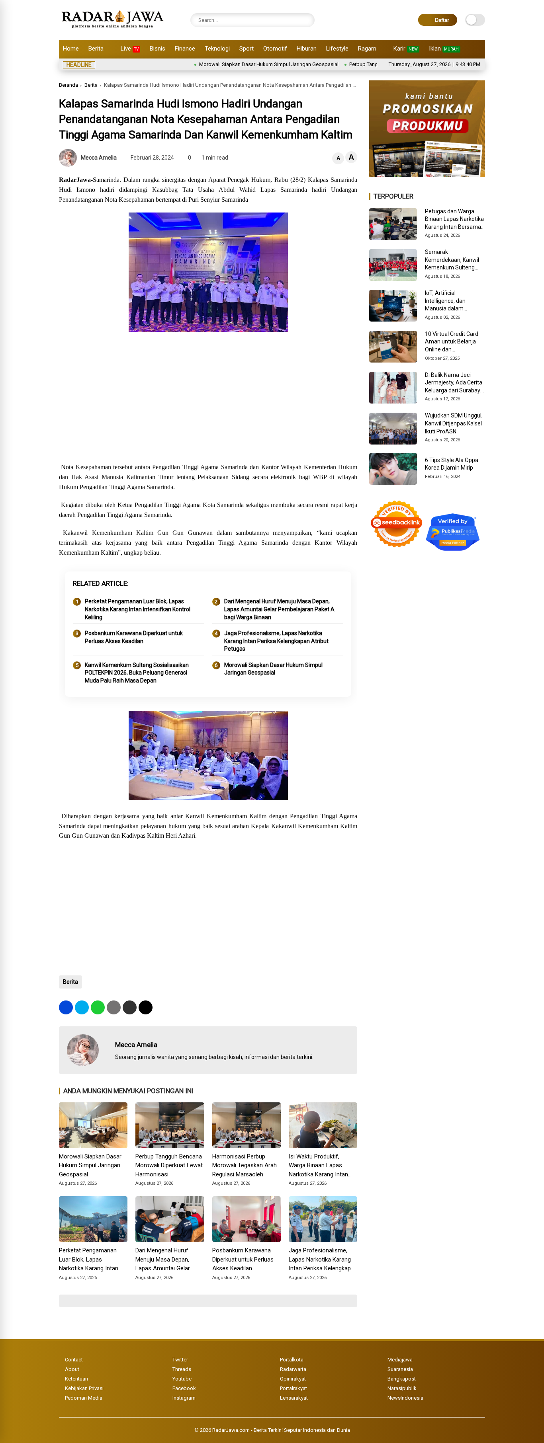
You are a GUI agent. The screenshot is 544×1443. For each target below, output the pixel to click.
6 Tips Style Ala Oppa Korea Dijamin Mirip (451, 464)
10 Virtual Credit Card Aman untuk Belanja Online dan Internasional (451, 342)
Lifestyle (337, 48)
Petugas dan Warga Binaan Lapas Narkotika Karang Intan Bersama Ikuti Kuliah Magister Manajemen (454, 219)
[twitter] (82, 1007)
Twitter (180, 1360)
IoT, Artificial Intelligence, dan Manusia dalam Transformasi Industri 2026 (452, 301)
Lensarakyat (294, 1398)
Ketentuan (76, 1379)
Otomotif (275, 48)
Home (71, 48)
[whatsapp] (98, 1007)
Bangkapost (401, 1379)
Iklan (444, 48)
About (72, 1369)
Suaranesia (400, 1369)
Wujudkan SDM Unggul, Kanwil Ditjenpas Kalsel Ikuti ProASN (454, 423)
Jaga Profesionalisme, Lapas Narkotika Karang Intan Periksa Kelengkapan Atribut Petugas (276, 641)
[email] (130, 1007)
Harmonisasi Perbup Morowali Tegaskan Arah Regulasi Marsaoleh (244, 1165)
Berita (96, 48)
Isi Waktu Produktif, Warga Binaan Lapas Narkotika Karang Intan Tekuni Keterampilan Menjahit (318, 1166)
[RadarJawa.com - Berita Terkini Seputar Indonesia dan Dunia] (113, 29)
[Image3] (427, 175)
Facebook (184, 1388)
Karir (405, 48)
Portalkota (291, 1360)
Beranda (68, 85)
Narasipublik (402, 1388)
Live (130, 48)
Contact (74, 1360)
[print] (114, 1007)
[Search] (307, 20)
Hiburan (307, 48)
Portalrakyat (293, 1388)
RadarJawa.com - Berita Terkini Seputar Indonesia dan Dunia (281, 1430)
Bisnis (157, 48)
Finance (185, 48)
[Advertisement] (208, 398)
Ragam (367, 48)
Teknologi (217, 48)
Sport (246, 48)
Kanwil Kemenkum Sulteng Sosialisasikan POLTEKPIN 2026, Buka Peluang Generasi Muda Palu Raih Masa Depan (137, 673)
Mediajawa (400, 1360)
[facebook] (66, 1007)
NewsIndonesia (405, 1398)
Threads (181, 1369)
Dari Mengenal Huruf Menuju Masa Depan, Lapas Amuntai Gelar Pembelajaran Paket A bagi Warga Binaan (279, 609)
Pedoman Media (83, 1398)
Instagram (184, 1398)
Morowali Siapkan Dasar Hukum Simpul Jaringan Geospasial (234, 64)
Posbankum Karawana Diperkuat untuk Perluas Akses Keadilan (134, 637)
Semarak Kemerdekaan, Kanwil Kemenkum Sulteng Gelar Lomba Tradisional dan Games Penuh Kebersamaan (453, 260)
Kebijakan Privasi (84, 1388)
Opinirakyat (293, 1379)
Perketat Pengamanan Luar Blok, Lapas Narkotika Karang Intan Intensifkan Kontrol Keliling (137, 609)
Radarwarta (293, 1369)
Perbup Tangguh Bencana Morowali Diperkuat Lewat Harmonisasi (169, 1165)
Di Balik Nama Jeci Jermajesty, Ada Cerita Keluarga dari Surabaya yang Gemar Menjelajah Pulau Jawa (454, 383)
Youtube (182, 1379)
